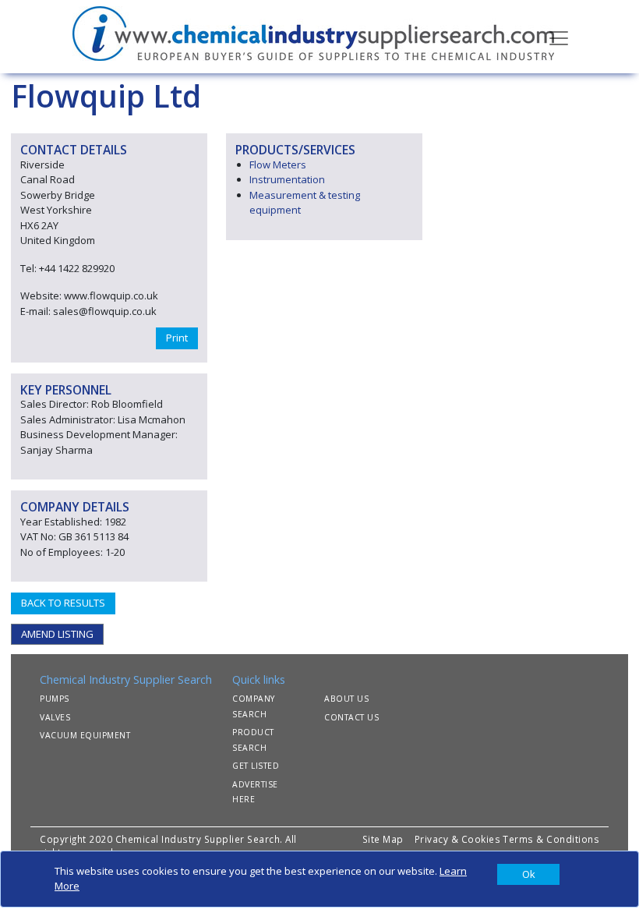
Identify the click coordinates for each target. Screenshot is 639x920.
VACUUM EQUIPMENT (85, 735)
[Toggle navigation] (559, 36)
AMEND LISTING (57, 634)
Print (177, 338)
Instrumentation (287, 179)
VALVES (55, 717)
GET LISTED (255, 765)
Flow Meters (277, 164)
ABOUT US (346, 698)
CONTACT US (351, 717)
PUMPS (54, 698)
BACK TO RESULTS (63, 603)
